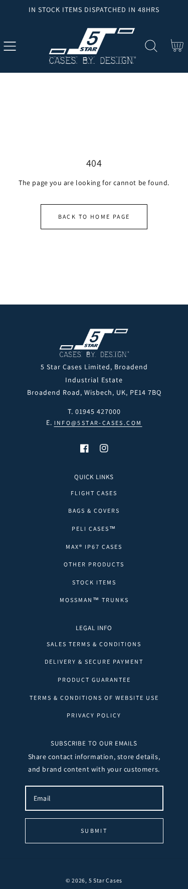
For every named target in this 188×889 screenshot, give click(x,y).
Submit (94, 830)
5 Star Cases (105, 880)
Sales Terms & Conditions (94, 644)
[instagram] (104, 448)
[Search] (151, 46)
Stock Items (94, 582)
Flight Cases (94, 493)
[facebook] (84, 448)
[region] (94, 9)
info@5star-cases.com (98, 422)
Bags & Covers (94, 510)
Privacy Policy (94, 715)
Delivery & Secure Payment (94, 661)
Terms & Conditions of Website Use (94, 697)
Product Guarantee (94, 679)
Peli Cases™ (94, 528)
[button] (10, 46)
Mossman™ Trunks (94, 600)
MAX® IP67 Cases (94, 546)
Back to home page (94, 216)
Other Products (94, 564)
